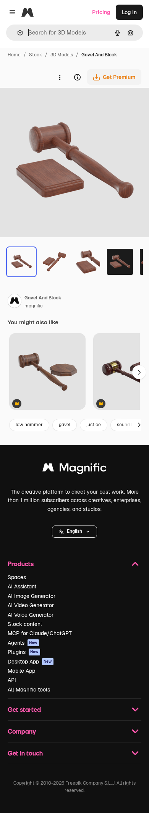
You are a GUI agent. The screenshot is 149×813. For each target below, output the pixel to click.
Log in (129, 12)
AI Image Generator (31, 596)
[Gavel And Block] (47, 372)
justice (93, 425)
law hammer (29, 425)
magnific (33, 306)
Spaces (17, 577)
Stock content (25, 624)
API (12, 680)
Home (14, 55)
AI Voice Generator (30, 614)
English (74, 531)
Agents (22, 642)
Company (22, 731)
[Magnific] (74, 469)
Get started (24, 709)
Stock (35, 55)
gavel (64, 425)
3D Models (61, 55)
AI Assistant (22, 586)
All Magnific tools (29, 689)
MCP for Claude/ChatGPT (40, 633)
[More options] (59, 77)
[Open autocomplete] (17, 33)
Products (21, 564)
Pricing (101, 12)
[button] (74, 532)
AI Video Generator (31, 605)
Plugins (23, 652)
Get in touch (25, 753)
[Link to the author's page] (14, 302)
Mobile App (21, 670)
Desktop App (30, 661)
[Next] (139, 425)
